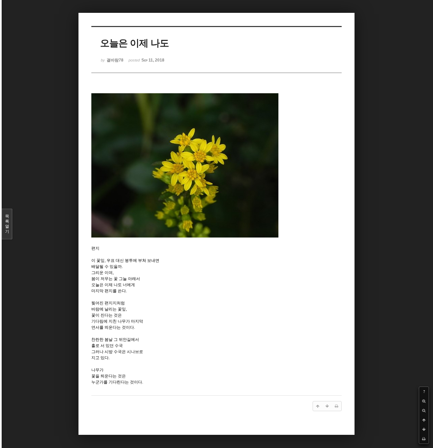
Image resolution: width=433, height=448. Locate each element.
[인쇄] (424, 439)
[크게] (424, 401)
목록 (7, 224)
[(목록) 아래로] (424, 429)
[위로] (424, 420)
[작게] (424, 410)
